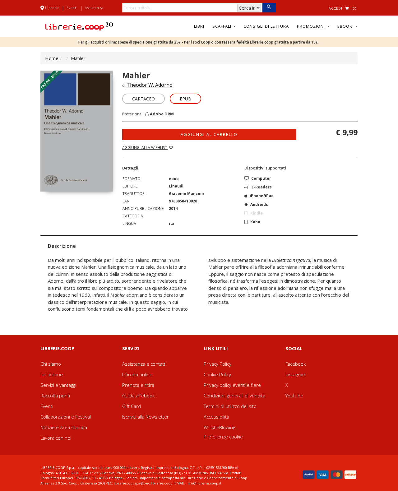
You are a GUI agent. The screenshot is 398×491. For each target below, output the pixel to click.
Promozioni (311, 26)
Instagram (295, 374)
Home (51, 58)
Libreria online (137, 374)
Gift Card (131, 406)
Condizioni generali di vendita (234, 395)
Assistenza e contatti (144, 364)
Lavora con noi (55, 438)
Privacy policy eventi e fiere (232, 385)
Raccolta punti (55, 395)
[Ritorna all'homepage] (79, 26)
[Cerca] (269, 7)
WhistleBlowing (219, 427)
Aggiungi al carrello (209, 134)
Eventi (72, 7)
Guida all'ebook (138, 395)
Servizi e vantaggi (58, 385)
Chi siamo (50, 364)
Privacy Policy (217, 364)
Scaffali (222, 26)
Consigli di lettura (266, 26)
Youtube (294, 395)
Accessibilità (216, 417)
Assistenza (94, 7)
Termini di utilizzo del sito (230, 406)
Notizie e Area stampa (63, 427)
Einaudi (176, 186)
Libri (199, 26)
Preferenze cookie (223, 436)
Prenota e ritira (138, 385)
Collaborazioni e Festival (65, 417)
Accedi (335, 8)
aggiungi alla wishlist (145, 147)
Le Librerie (51, 374)
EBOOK (346, 26)
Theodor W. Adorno (150, 84)
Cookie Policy (217, 374)
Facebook (295, 364)
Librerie (52, 7)
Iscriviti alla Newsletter (145, 417)
